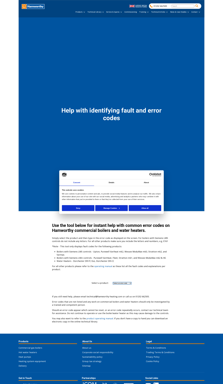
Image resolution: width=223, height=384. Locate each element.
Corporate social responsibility (97, 352)
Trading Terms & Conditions (160, 352)
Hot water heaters (28, 352)
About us (86, 347)
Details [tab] (111, 182)
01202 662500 (160, 6)
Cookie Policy (152, 361)
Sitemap (86, 365)
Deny (78, 208)
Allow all (144, 208)
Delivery (23, 365)
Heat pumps (25, 356)
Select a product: (100, 283)
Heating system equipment (32, 361)
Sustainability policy (92, 356)
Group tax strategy (91, 361)
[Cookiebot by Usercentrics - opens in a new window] (151, 174)
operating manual (103, 266)
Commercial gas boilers (30, 347)
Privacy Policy (152, 356)
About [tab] (146, 182)
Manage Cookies (110, 208)
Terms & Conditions (156, 347)
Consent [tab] (76, 182)
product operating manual (99, 318)
